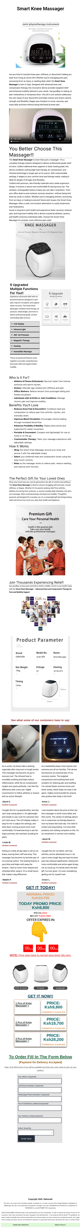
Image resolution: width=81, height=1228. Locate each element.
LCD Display (19, 324)
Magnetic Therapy (22, 340)
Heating (17, 346)
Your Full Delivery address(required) (33, 1104)
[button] (24, 324)
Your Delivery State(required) (30, 1116)
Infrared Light (20, 329)
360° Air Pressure (21, 335)
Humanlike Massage (23, 351)
